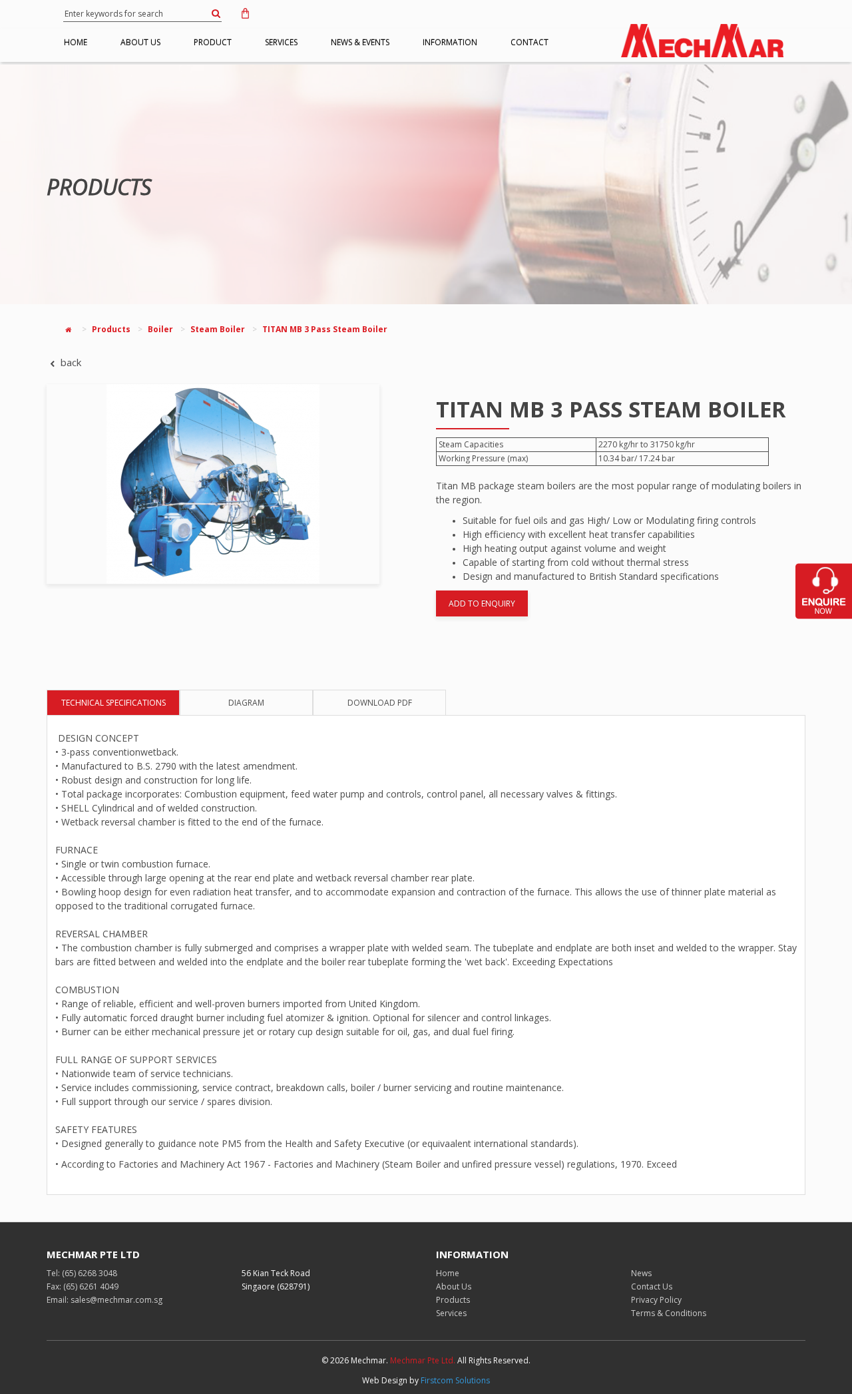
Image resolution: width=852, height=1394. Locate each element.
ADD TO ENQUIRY (482, 603)
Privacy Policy (656, 1299)
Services (451, 1313)
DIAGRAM (246, 702)
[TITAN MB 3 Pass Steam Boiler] (231, 484)
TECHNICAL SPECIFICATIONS (113, 702)
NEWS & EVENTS (360, 42)
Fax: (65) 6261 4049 (82, 1286)
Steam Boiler (217, 329)
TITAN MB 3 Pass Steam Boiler (324, 329)
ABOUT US (140, 42)
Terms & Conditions (668, 1313)
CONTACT (529, 42)
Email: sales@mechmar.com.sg (104, 1299)
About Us (453, 1286)
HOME (75, 42)
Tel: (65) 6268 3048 (82, 1273)
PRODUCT (213, 42)
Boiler (160, 329)
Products (111, 329)
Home (447, 1273)
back (69, 362)
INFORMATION (450, 42)
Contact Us (651, 1286)
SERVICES (281, 42)
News (641, 1273)
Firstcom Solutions (455, 1380)
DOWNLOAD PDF (379, 702)
